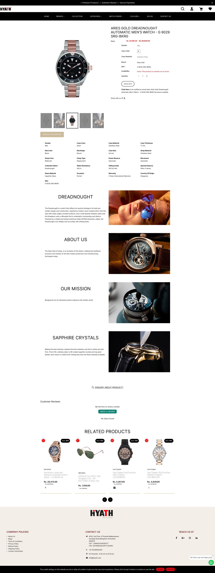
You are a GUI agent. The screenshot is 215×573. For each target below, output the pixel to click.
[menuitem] (47, 16)
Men (138, 46)
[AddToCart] (69, 448)
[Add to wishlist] (63, 453)
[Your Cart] (201, 9)
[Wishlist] (210, 9)
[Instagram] (190, 538)
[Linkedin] (196, 538)
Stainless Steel (142, 57)
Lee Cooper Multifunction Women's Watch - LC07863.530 (124, 474)
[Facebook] (176, 538)
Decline (170, 569)
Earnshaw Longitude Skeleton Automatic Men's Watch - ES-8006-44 (159, 474)
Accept (160, 569)
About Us (11, 536)
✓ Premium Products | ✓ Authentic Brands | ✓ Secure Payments (107, 3)
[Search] (182, 9)
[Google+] (183, 538)
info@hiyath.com (95, 558)
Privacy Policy (13, 544)
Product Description (52, 134)
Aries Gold (140, 62)
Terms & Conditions (15, 541)
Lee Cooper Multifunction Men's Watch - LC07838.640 (89, 474)
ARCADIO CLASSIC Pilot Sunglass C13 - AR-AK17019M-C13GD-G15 (55, 478)
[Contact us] (211, 562)
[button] (110, 499)
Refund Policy (13, 546)
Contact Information (15, 551)
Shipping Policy (14, 549)
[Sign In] (191, 9)
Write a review (107, 411)
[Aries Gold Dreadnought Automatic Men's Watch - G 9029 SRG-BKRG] (72, 68)
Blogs (10, 539)
